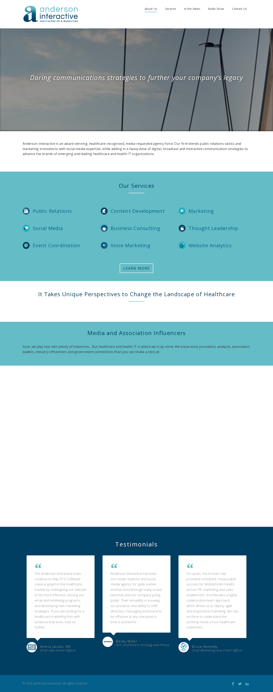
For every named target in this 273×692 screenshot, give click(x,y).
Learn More (136, 268)
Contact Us (239, 9)
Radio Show (216, 9)
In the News (192, 9)
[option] (61, 604)
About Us (151, 9)
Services (170, 9)
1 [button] (134, 662)
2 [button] (139, 662)
